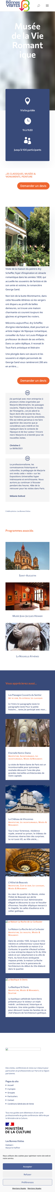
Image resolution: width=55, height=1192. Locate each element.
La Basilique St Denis (18, 987)
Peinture (27, 176)
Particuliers (12, 1096)
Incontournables (27, 756)
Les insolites (25, 932)
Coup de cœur (25, 885)
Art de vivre (13, 698)
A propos (11, 1089)
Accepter (27, 1166)
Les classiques (14, 173)
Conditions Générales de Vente (20, 1103)
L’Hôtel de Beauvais (18, 882)
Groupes (11, 1092)
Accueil (10, 1085)
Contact (10, 1100)
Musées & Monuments (33, 758)
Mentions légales (19, 1188)
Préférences (28, 1182)
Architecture (13, 756)
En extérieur (24, 698)
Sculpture (12, 993)
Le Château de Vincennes (20, 819)
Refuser (27, 1174)
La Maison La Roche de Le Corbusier (26, 929)
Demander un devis (33, 186)
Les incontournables (28, 822)
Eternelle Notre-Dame (19, 752)
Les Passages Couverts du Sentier (24, 695)
